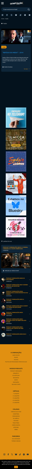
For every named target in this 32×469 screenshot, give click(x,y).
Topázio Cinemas (16, 441)
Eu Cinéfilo (16, 418)
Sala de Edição (16, 438)
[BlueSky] (16, 15)
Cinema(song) (16, 416)
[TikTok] (20, 15)
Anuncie (16, 359)
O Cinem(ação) (16, 352)
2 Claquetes (16, 396)
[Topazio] (16, 161)
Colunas (16, 409)
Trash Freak (16, 423)
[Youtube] (29, 15)
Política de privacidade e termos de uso (16, 362)
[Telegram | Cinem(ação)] (16, 117)
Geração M (16, 373)
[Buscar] (28, 10)
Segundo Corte (16, 384)
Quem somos (16, 355)
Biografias (16, 377)
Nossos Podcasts (16, 368)
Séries (16, 429)
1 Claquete (16, 393)
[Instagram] (2, 15)
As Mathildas (16, 375)
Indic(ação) (16, 382)
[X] (11, 15)
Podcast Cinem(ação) (16, 371)
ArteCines (16, 427)
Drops (16, 380)
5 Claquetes (16, 402)
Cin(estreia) (16, 414)
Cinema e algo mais (16, 411)
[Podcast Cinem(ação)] (16, 183)
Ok (16, 467)
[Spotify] (25, 15)
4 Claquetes (16, 400)
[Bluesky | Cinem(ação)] (16, 205)
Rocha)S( (16, 420)
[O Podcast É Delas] (16, 227)
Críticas (16, 391)
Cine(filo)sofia (16, 425)
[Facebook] (7, 15)
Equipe (16, 357)
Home (2, 18)
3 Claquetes (16, 398)
